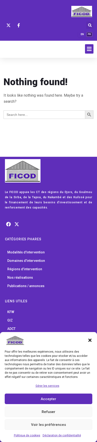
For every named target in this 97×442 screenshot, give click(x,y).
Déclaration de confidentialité (62, 435)
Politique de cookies (27, 435)
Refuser (48, 412)
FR (89, 34)
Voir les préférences (48, 425)
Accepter (48, 399)
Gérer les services (47, 385)
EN (82, 34)
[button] (90, 340)
